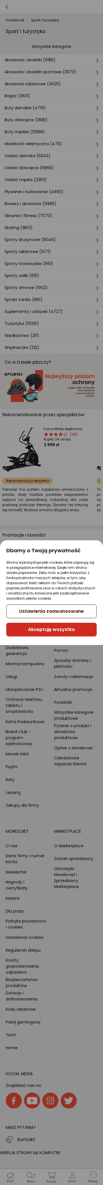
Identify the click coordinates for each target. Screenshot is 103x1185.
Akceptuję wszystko (51, 629)
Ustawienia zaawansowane (51, 611)
